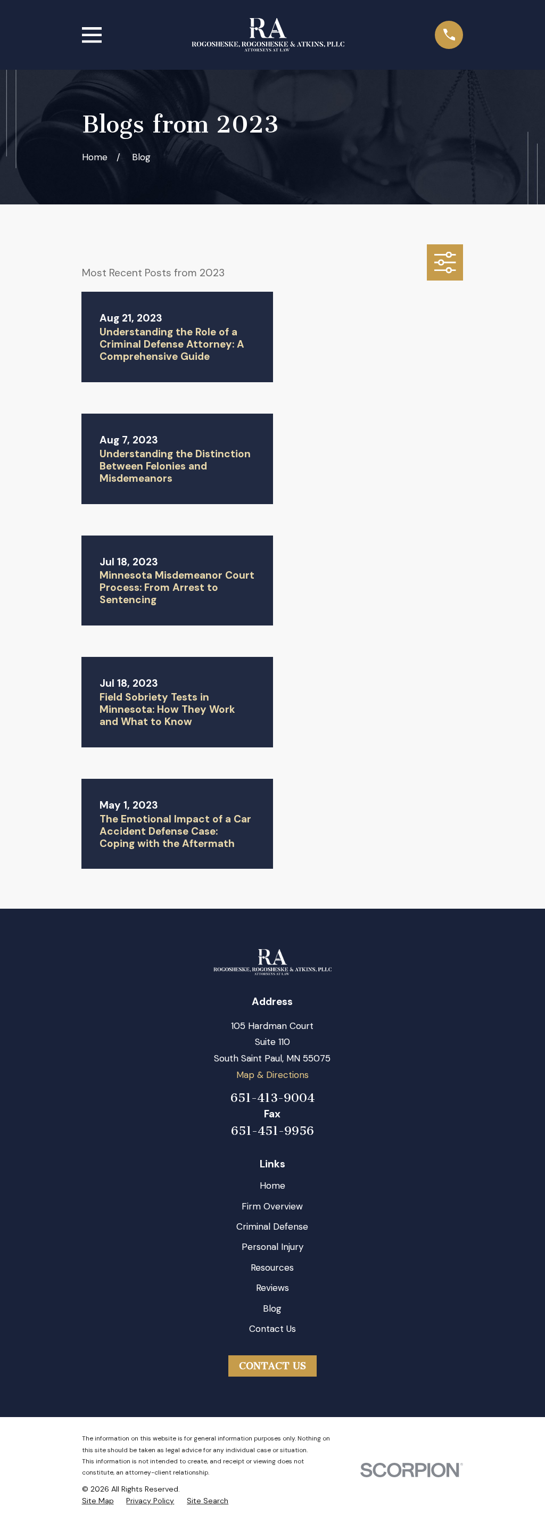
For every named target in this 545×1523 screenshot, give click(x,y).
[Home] (268, 35)
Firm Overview (272, 1206)
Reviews (272, 1288)
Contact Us (272, 1329)
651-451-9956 (272, 1131)
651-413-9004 (272, 1098)
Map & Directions (272, 1075)
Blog (272, 1308)
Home (272, 1185)
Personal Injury (272, 1247)
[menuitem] (98, 1501)
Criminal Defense (272, 1226)
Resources (272, 1267)
